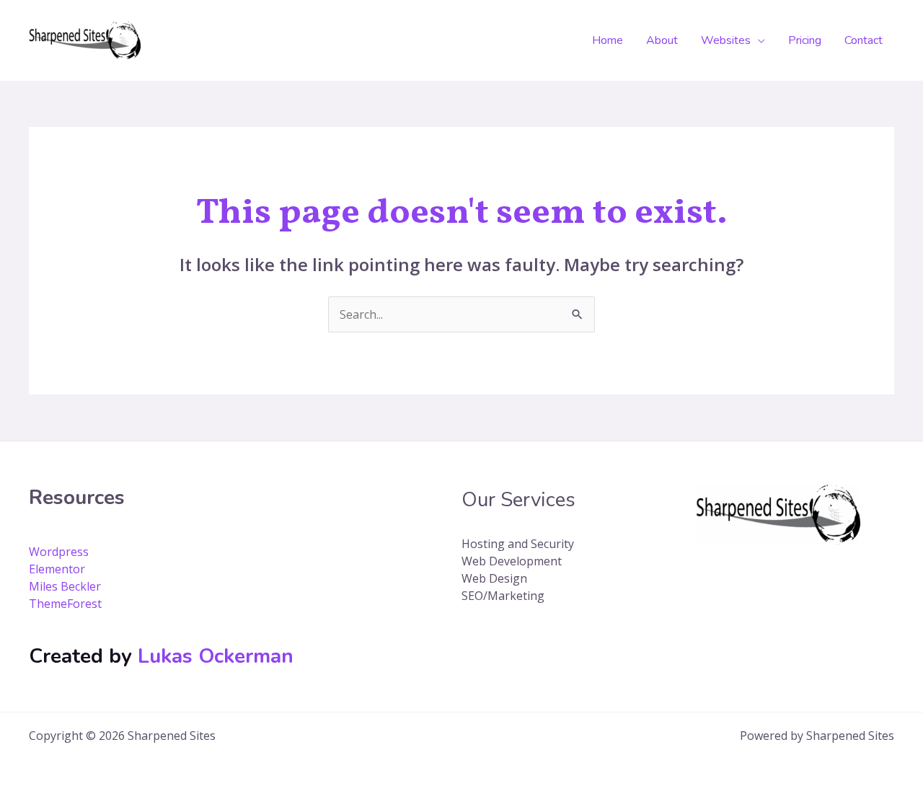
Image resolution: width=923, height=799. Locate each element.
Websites (726, 40)
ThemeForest (65, 604)
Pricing (804, 40)
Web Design (494, 578)
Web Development (512, 561)
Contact (863, 40)
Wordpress (59, 552)
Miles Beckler (65, 586)
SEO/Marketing (503, 596)
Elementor (57, 569)
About (662, 40)
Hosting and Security (518, 544)
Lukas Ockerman (215, 656)
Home (607, 40)
